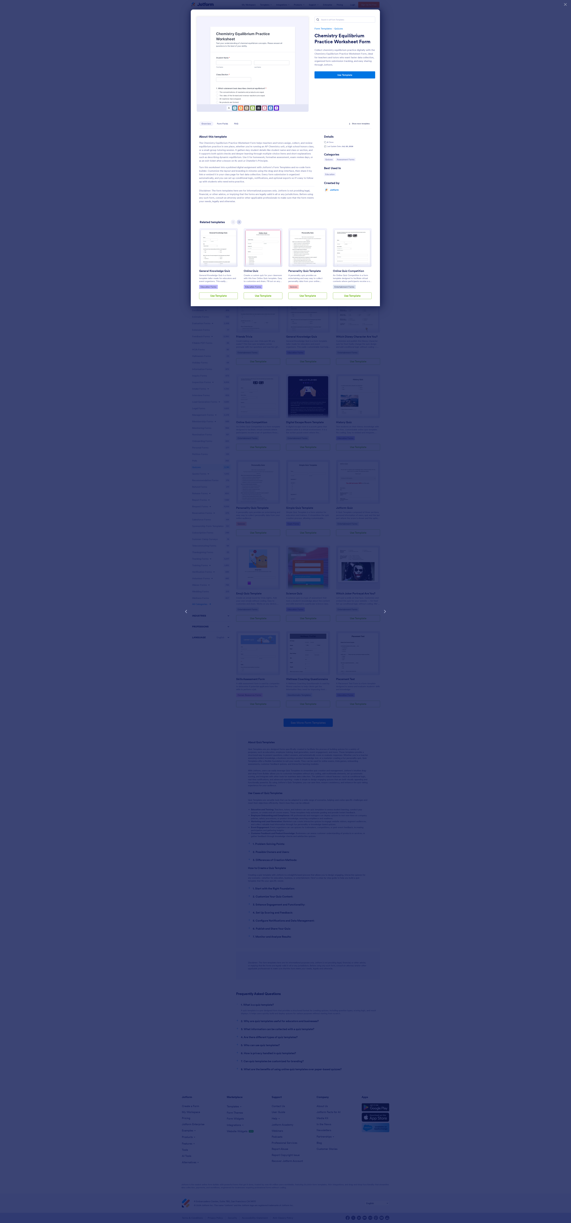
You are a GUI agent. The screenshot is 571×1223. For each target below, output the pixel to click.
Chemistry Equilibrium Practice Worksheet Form (342, 39)
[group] (218, 266)
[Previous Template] (186, 611)
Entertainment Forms (344, 286)
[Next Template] (385, 611)
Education (330, 174)
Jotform (334, 189)
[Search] (317, 20)
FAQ (236, 123)
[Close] (565, 4)
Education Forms (208, 286)
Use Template (344, 74)
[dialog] (285, 611)
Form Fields (222, 123)
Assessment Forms (345, 159)
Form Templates (323, 28)
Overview (206, 123)
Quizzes (338, 28)
